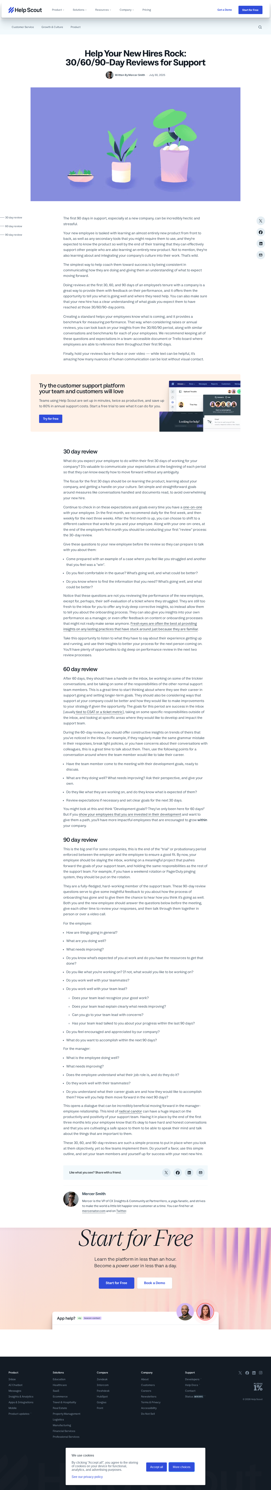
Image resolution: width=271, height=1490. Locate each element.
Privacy (156, 1402)
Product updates (19, 1413)
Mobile (13, 1408)
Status (194, 1396)
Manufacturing (62, 1425)
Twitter (121, 1211)
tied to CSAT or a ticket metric (99, 712)
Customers (148, 1385)
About (145, 1379)
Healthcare (60, 1385)
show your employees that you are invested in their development (130, 814)
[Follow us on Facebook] (247, 1373)
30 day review (13, 217)
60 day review (13, 226)
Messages (15, 1390)
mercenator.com (94, 1211)
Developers (192, 1379)
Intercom (103, 1385)
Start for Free (250, 10)
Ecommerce (60, 1396)
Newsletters (148, 1396)
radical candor (130, 1111)
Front (100, 1408)
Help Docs (191, 1385)
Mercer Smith (136, 75)
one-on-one (192, 507)
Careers (146, 1390)
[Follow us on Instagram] (260, 1373)
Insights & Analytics (21, 1396)
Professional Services (66, 1436)
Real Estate (60, 1408)
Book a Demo (154, 1283)
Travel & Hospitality (64, 1402)
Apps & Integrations (21, 1402)
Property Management (66, 1413)
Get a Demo (224, 9)
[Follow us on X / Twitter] (240, 1373)
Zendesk (102, 1379)
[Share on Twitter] (261, 220)
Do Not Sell (148, 1413)
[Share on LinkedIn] (261, 243)
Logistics (58, 1419)
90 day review (13, 234)
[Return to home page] (25, 10)
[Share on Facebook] (261, 232)
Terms (145, 1402)
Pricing (146, 9)
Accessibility (149, 1408)
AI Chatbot (15, 1385)
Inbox (12, 1379)
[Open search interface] (260, 27)
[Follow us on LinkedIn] (254, 1373)
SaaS (56, 1390)
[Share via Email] (261, 255)
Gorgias (101, 1402)
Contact (190, 1390)
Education (59, 1379)
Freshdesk (103, 1390)
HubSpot (102, 1396)
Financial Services (64, 1431)
